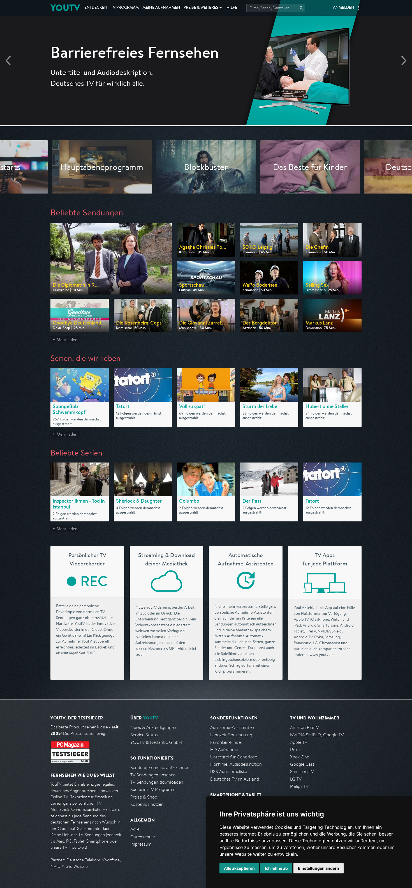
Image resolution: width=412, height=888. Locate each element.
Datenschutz (142, 837)
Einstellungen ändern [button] (318, 868)
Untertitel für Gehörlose (233, 757)
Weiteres (201, 8)
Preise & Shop (143, 797)
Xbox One (299, 757)
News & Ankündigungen (153, 727)
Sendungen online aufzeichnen (159, 767)
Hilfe (231, 8)
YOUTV (65, 7)
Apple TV (298, 742)
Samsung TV (302, 771)
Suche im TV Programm (152, 789)
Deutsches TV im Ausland (234, 779)
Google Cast (302, 764)
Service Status (144, 735)
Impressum (140, 844)
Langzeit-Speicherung (231, 735)
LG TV (296, 779)
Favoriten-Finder (226, 742)
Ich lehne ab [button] (276, 868)
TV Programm (125, 8)
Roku (295, 750)
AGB (134, 829)
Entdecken (95, 8)
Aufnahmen (161, 8)
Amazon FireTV (304, 727)
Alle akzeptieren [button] (239, 868)
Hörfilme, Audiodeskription (236, 764)
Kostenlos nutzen (147, 804)
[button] (359, 8)
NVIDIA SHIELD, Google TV (317, 735)
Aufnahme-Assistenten (232, 727)
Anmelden (343, 8)
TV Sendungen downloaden (156, 782)
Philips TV (299, 786)
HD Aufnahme (224, 750)
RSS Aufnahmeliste (228, 771)
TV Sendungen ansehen (153, 775)
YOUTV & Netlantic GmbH (156, 742)
